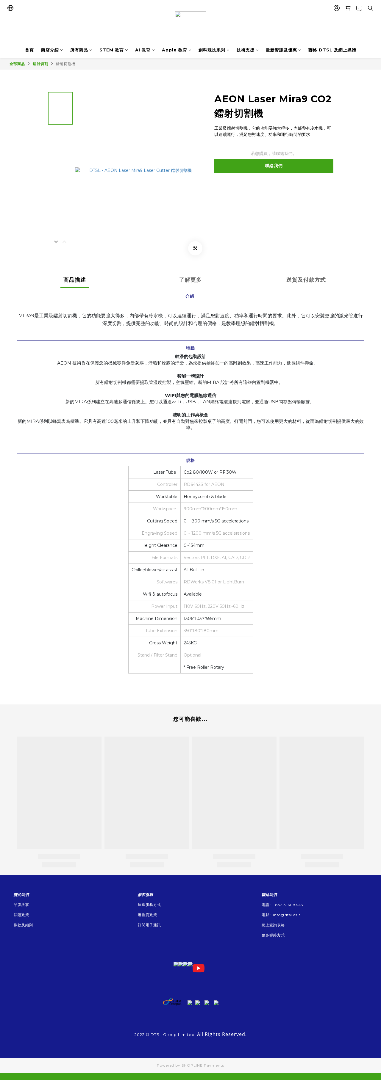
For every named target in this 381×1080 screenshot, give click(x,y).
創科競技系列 (212, 50)
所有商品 (79, 50)
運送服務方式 (149, 904)
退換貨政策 (147, 915)
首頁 (29, 50)
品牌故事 (21, 904)
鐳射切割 (40, 64)
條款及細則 (23, 925)
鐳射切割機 (65, 64)
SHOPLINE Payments (203, 1065)
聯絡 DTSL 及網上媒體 (332, 50)
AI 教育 (143, 50)
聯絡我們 (274, 165)
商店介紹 (50, 50)
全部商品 (17, 64)
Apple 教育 (174, 50)
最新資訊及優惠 (281, 50)
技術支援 (245, 50)
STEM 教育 (111, 50)
